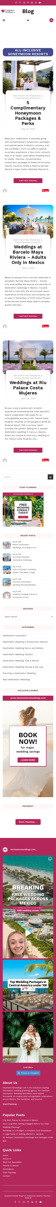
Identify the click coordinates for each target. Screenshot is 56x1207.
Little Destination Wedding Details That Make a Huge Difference (24, 571)
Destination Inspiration (14, 635)
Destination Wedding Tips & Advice (21, 660)
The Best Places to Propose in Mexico (20, 1120)
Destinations (8, 1169)
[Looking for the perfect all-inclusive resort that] (28, 933)
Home (5, 1155)
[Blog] (7, 11)
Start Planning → (28, 822)
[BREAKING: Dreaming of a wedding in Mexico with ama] (28, 880)
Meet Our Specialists (12, 1162)
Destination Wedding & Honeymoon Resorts (25, 642)
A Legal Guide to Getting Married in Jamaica (23, 1134)
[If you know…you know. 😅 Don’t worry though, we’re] (28, 1037)
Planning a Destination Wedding (19, 673)
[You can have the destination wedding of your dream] (28, 985)
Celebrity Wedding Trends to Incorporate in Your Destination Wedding (25, 596)
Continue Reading (28, 181)
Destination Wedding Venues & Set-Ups (23, 667)
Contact (6, 1176)
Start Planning (9, 1172)
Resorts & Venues (11, 1165)
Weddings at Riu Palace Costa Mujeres (28, 388)
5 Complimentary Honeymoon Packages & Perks (28, 113)
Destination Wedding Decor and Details (23, 648)
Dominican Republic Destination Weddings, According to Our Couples (24, 559)
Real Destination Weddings (16, 679)
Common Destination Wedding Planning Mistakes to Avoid (24, 584)
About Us (7, 1159)
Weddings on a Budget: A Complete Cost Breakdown (27, 1130)
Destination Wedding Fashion (18, 654)
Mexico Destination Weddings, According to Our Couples (24, 546)
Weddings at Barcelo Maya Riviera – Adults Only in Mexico (28, 254)
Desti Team (13, 191)
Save (46, 191)
